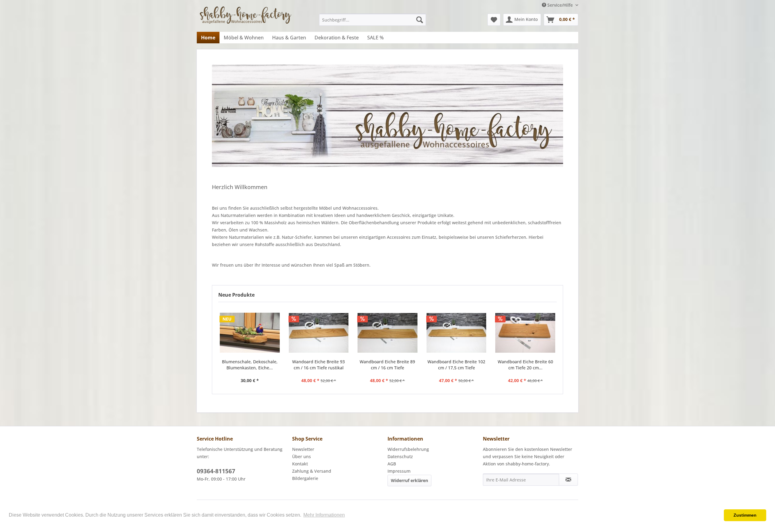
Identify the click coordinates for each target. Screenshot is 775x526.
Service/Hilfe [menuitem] (560, 5)
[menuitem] (372, 20)
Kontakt (300, 464)
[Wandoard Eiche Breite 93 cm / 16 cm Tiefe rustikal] (319, 333)
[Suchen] (419, 20)
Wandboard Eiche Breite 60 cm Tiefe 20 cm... (525, 365)
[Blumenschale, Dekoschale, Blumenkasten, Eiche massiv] (250, 333)
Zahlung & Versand (311, 471)
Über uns (301, 456)
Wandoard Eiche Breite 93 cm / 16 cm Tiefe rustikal (318, 365)
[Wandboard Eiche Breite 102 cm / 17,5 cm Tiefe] (456, 333)
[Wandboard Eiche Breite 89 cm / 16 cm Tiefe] (387, 333)
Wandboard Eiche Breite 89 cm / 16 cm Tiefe (387, 365)
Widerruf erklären (409, 480)
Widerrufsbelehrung (408, 449)
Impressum (399, 471)
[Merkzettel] (493, 20)
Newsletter (303, 449)
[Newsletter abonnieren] (568, 480)
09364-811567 (216, 471)
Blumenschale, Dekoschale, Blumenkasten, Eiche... (250, 365)
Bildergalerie (305, 478)
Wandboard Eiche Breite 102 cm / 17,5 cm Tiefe (456, 365)
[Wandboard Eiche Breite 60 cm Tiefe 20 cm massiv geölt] (525, 333)
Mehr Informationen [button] (324, 515)
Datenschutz (400, 456)
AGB (392, 464)
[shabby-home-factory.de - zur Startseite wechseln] (245, 17)
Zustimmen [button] (745, 515)
